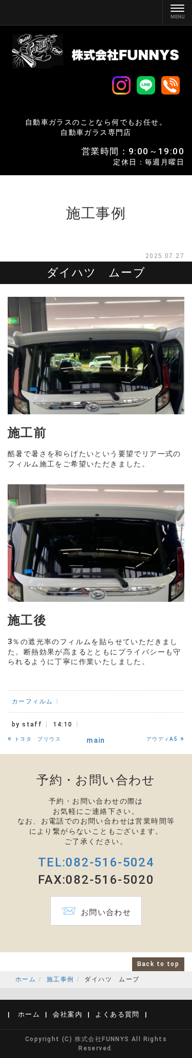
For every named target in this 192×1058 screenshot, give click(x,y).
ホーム (25, 979)
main (96, 740)
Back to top (158, 964)
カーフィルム (32, 701)
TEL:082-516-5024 (96, 862)
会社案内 (67, 1014)
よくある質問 (117, 1014)
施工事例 (60, 979)
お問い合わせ (96, 911)
